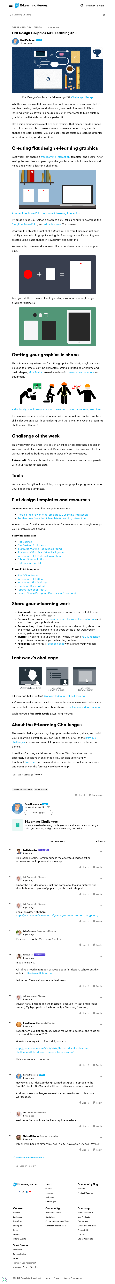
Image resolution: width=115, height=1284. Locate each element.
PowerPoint (30, 224)
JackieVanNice (30, 850)
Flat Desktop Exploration (32, 545)
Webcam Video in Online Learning (64, 695)
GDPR (16, 1258)
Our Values (83, 1221)
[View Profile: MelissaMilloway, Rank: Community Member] (19, 1137)
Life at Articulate (85, 1239)
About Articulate (85, 1212)
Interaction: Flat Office (31, 578)
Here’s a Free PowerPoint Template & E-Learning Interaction (53, 514)
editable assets (53, 224)
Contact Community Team (57, 1221)
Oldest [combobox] (101, 841)
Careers (81, 1234)
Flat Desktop (25, 541)
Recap (89, 97)
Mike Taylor (35, 372)
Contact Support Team (55, 1225)
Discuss (16, 1212)
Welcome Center (53, 1212)
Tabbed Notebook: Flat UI (32, 559)
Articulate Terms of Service (25, 1267)
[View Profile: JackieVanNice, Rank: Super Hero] (19, 851)
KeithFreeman (29, 931)
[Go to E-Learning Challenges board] (17, 825)
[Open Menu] (104, 15)
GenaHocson (29, 1023)
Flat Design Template (30, 562)
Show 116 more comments (30, 1157)
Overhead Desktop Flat (31, 585)
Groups (16, 1234)
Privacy (57, 1278)
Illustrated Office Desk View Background (41, 552)
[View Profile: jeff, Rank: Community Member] (19, 878)
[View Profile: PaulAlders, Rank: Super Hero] (19, 956)
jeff (24, 877)
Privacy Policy (19, 1254)
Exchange (17, 1217)
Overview (17, 1249)
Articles (81, 1188)
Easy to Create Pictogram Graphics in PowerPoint (47, 593)
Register (90, 5)
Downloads (18, 1221)
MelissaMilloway (31, 1136)
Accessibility (83, 1230)
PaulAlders (28, 954)
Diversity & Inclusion (87, 1225)
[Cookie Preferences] (4, 1279)
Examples (17, 1225)
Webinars (49, 1197)
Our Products (84, 1217)
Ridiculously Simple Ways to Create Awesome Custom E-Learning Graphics (56, 409)
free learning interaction (55, 156)
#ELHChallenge (91, 636)
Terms (47, 1278)
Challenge (77, 97)
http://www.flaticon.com (40, 973)
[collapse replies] (10, 850)
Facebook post (55, 643)
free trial (30, 762)
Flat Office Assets (28, 575)
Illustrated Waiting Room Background (40, 548)
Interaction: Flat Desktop (32, 582)
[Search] (82, 5)
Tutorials (49, 1193)
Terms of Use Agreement (24, 1263)
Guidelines (50, 1217)
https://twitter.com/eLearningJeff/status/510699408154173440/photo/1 (57, 915)
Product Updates (85, 1193)
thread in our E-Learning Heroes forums (72, 618)
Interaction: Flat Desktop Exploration (39, 555)
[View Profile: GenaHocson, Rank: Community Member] (19, 1024)
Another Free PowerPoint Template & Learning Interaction (46, 213)
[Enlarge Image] (57, 70)
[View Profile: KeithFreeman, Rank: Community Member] (19, 933)
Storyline (17, 224)
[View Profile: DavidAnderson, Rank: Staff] (15, 41)
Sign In (100, 5)
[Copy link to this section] (101, 148)
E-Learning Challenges (23, 14)
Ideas (15, 1230)
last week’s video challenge (85, 706)
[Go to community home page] (31, 5)
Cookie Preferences (73, 1278)
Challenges (50, 1201)
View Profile (38, 812)
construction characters (79, 372)
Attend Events (19, 1239)
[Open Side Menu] (11, 6)
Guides (48, 1188)
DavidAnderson (27, 40)
